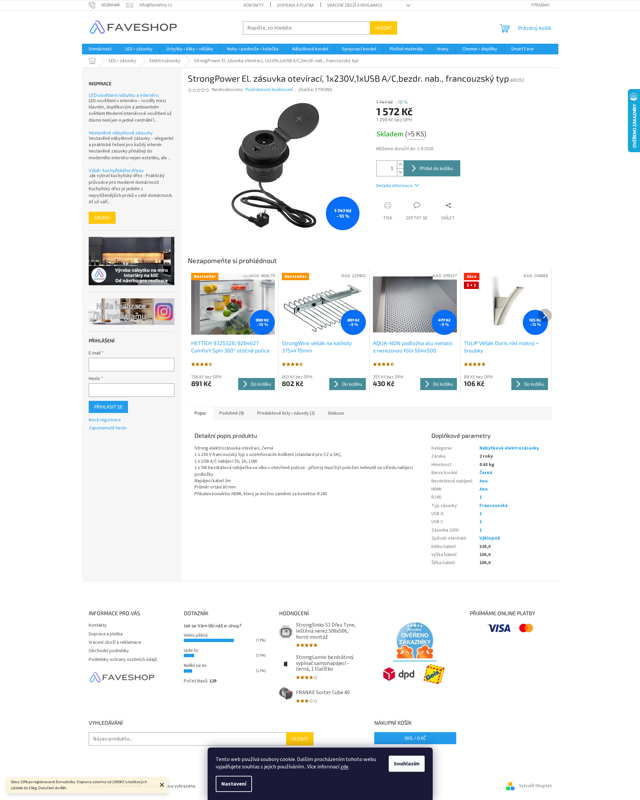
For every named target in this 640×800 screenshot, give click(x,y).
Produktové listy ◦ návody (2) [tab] (286, 413)
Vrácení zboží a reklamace (355, 5)
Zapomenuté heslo (108, 428)
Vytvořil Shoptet (535, 786)
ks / (415, 738)
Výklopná (489, 538)
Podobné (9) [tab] (231, 413)
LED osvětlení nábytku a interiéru (124, 94)
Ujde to (191, 650)
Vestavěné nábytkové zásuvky (121, 132)
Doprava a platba (295, 5)
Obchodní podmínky (109, 650)
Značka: (315, 89)
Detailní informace (394, 185)
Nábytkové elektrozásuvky (509, 448)
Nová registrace (105, 420)
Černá (485, 472)
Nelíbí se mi (195, 665)
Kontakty (254, 5)
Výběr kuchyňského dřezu (116, 170)
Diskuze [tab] (336, 413)
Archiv (102, 217)
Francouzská (493, 505)
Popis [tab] (200, 413)
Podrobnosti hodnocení (269, 90)
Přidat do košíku (436, 168)
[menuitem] (100, 49)
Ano (483, 481)
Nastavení (233, 784)
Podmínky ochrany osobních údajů (123, 659)
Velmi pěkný (196, 635)
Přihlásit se (108, 407)
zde (344, 766)
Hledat (383, 28)
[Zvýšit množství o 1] (400, 164)
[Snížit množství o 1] (400, 172)
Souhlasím (407, 763)
